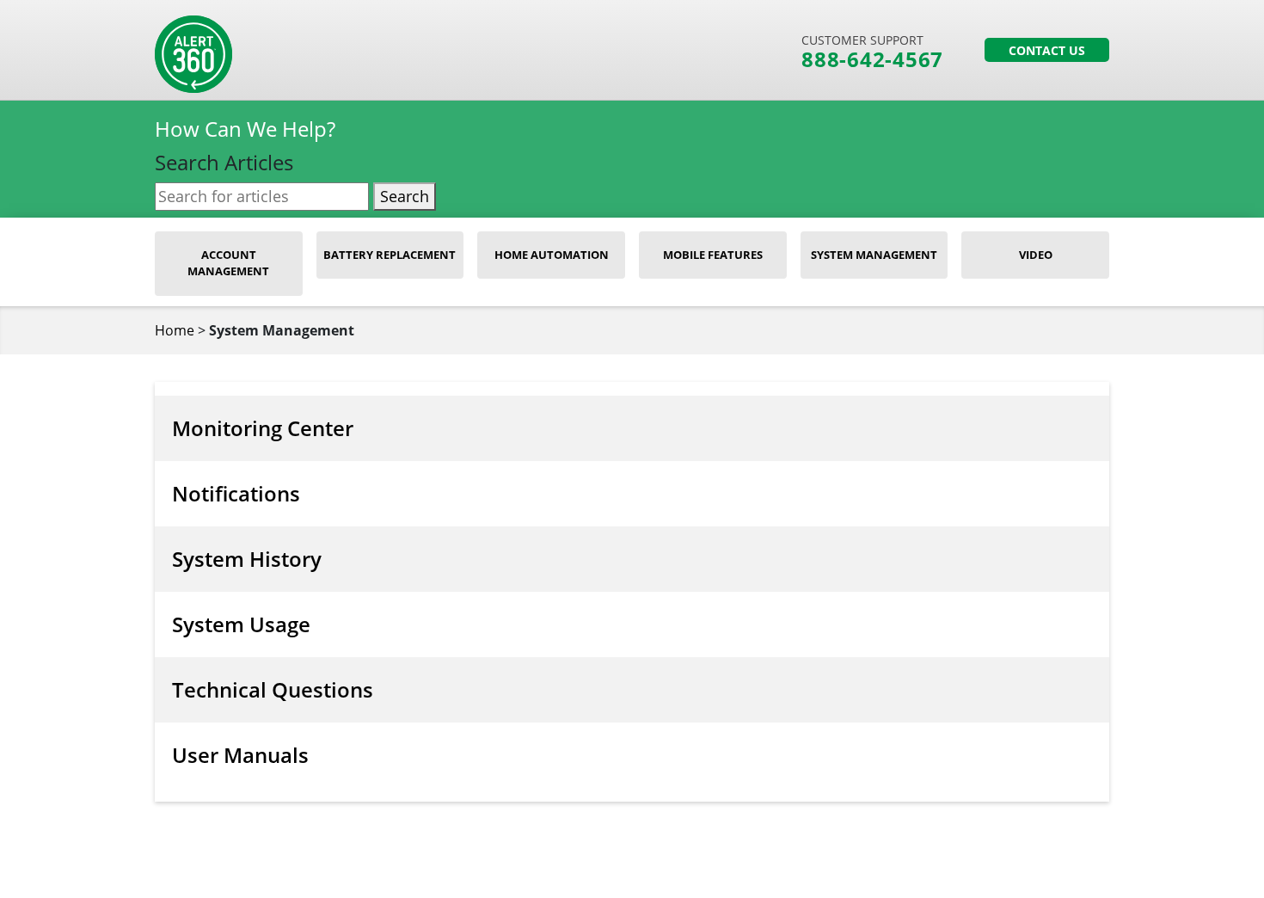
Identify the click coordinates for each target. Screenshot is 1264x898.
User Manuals (240, 755)
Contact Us (1047, 50)
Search (404, 196)
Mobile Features (713, 254)
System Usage (241, 624)
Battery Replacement (389, 254)
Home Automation (551, 254)
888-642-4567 (872, 59)
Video (1035, 254)
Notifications (236, 493)
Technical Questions (272, 689)
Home (174, 330)
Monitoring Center (262, 428)
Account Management (228, 263)
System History (247, 558)
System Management (874, 254)
